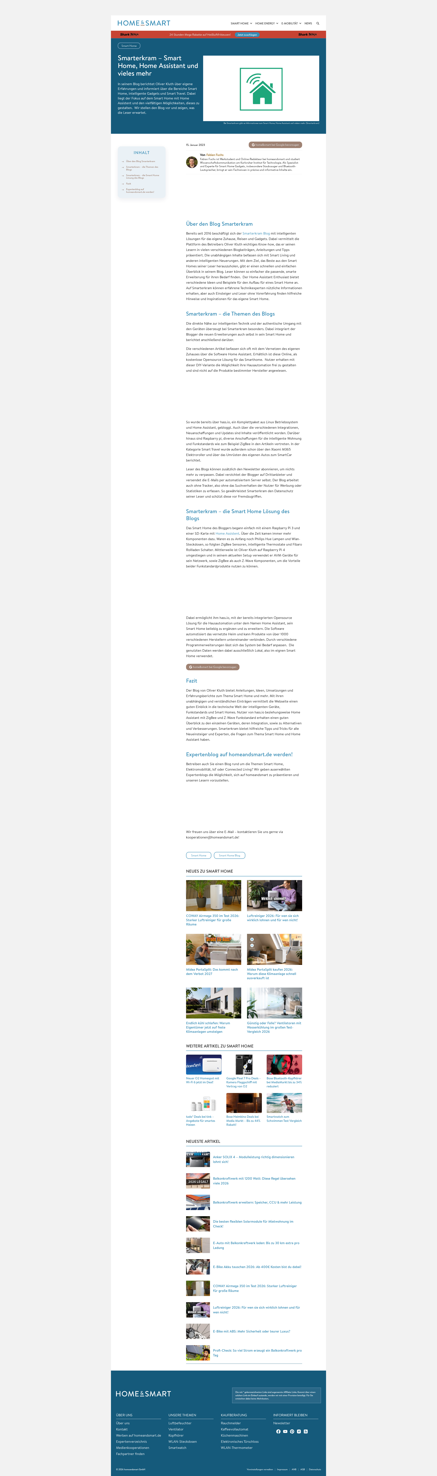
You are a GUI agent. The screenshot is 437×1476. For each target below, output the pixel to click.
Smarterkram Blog (256, 233)
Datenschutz (315, 1469)
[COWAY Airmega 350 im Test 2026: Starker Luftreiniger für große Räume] (213, 895)
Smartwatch (177, 1447)
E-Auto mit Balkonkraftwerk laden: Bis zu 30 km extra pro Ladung (256, 1245)
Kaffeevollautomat (234, 1429)
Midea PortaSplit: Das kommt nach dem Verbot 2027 (212, 971)
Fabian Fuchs (214, 155)
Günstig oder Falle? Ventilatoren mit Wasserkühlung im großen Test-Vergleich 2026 (274, 1027)
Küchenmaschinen (234, 1435)
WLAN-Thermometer (237, 1447)
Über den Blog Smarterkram (140, 161)
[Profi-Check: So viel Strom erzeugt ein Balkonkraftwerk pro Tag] (198, 1353)
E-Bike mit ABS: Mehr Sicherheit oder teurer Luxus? (251, 1331)
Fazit (128, 183)
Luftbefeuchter (180, 1423)
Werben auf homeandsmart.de (138, 1435)
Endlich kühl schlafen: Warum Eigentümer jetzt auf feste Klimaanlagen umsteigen (208, 1027)
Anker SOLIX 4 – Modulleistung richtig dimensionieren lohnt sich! (253, 1159)
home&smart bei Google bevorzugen (277, 145)
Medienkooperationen (132, 1447)
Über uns (123, 1423)
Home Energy (265, 23)
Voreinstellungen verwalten (260, 1469)
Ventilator (176, 1429)
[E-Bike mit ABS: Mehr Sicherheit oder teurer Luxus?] (198, 1331)
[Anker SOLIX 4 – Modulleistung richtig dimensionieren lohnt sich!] (198, 1159)
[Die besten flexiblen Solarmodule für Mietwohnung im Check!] (198, 1224)
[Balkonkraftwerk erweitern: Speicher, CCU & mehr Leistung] (198, 1202)
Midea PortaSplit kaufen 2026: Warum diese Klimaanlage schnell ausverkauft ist (271, 973)
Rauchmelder (231, 1423)
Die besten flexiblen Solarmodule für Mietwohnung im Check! (253, 1223)
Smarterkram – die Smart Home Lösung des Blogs (142, 176)
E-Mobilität (289, 23)
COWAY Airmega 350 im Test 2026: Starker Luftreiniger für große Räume (212, 920)
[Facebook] (278, 1431)
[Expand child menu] (251, 23)
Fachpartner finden (130, 1453)
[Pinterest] (292, 1431)
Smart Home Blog (229, 855)
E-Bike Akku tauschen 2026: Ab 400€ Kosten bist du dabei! (257, 1266)
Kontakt (122, 1429)
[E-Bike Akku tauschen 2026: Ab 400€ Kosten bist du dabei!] (198, 1267)
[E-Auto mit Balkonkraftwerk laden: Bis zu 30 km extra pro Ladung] (198, 1245)
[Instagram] (298, 1431)
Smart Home (240, 23)
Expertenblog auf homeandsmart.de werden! (140, 190)
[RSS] (305, 1431)
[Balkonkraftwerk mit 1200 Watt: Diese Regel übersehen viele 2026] (198, 1181)
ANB (294, 1469)
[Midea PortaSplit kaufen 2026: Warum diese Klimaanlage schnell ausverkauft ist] (274, 949)
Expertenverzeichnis (131, 1441)
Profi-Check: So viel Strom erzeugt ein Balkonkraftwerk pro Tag (257, 1352)
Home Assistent (227, 533)
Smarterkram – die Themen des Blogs (142, 168)
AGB (302, 1469)
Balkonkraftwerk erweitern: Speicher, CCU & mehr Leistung (257, 1202)
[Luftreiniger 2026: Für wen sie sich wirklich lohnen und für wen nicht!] (274, 895)
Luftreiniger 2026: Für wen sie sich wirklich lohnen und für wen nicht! (273, 917)
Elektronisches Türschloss (240, 1441)
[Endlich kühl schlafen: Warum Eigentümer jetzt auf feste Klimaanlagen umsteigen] (213, 1003)
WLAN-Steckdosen (182, 1441)
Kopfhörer (176, 1435)
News (308, 23)
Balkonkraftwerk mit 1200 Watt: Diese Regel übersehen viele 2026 (254, 1180)
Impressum (282, 1469)
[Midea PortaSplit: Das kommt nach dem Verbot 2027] (213, 949)
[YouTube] (285, 1431)
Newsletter (281, 1423)
